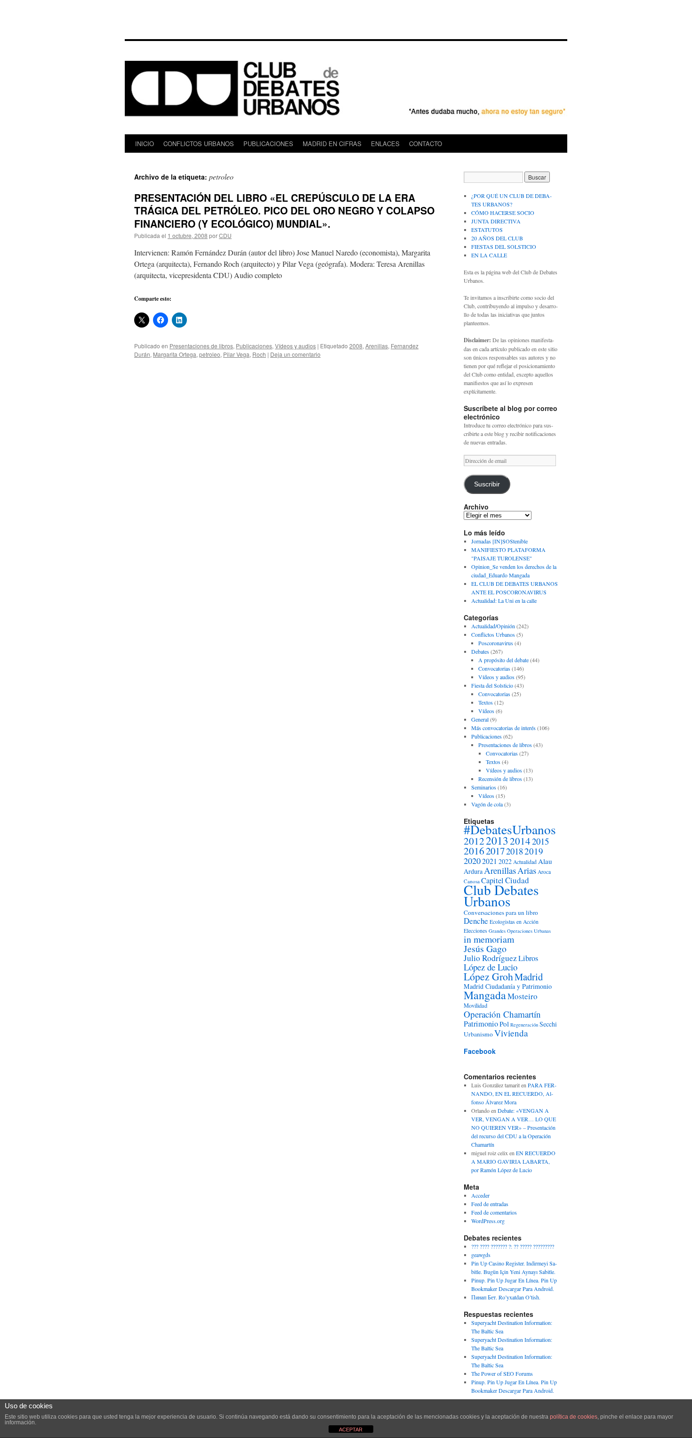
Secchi (548, 1023)
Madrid (529, 976)
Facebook (480, 1051)
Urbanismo (478, 1034)
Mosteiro (522, 996)
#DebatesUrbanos (510, 829)
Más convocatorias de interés (503, 727)
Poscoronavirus (495, 643)
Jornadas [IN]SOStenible (499, 541)
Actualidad (525, 861)
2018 (514, 851)
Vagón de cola (487, 804)
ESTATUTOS (487, 229)
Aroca (544, 871)
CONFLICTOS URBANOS (198, 143)
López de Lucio (490, 967)
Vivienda (511, 1033)
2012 (474, 840)
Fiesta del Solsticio (492, 685)
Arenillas (376, 346)
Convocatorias (494, 668)
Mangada (485, 994)
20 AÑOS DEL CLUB (497, 238)
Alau (545, 861)
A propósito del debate (503, 660)
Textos (485, 702)
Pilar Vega (236, 354)
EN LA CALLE (489, 255)
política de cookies (573, 1416)
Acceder (480, 1195)
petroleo (209, 354)
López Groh (488, 976)
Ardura (473, 871)
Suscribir (487, 484)
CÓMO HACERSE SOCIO (502, 212)
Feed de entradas (489, 1204)
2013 (497, 840)
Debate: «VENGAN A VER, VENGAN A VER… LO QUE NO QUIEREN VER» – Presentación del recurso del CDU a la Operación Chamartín (513, 1127)
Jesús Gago (485, 948)
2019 (533, 851)
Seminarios (483, 787)
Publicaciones (254, 346)
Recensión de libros (500, 778)
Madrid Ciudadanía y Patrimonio (508, 986)
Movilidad (475, 1006)
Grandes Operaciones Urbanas (520, 931)
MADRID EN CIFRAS (332, 143)
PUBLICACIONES (268, 143)
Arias (526, 870)
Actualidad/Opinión (493, 626)
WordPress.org (488, 1220)
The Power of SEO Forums (502, 1373)
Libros (528, 958)
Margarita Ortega (174, 354)
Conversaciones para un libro (501, 912)
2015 (540, 841)
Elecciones (475, 930)
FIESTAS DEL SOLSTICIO (503, 246)
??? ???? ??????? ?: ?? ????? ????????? (512, 1246)
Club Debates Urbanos (501, 895)
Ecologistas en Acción (514, 921)
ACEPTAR (350, 1429)
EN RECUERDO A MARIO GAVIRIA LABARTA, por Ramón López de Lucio (513, 1161)
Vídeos (486, 711)
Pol (504, 1023)
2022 (505, 861)
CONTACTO (425, 143)
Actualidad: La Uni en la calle (504, 600)
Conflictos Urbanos (493, 634)
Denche (476, 920)
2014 (520, 840)
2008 (355, 346)
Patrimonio (481, 1024)
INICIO (144, 143)
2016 (474, 850)
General (480, 719)
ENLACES (385, 143)
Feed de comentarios (494, 1212)
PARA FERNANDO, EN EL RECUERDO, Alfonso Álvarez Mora (513, 1093)
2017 (495, 850)
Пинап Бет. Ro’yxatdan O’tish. (505, 1297)
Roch (259, 354)
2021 (489, 861)
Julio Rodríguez (490, 958)
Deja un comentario (295, 354)
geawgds (481, 1254)
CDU (225, 235)
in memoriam (489, 939)
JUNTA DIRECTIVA (496, 221)
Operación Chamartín (502, 1014)
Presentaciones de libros (201, 346)
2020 (472, 860)
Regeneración (524, 1024)
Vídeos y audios (295, 346)
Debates (480, 651)
